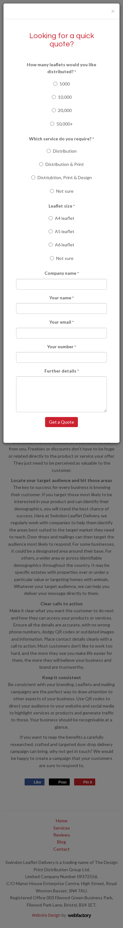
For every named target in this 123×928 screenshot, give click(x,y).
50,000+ (64, 123)
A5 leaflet (64, 231)
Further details (61, 370)
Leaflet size (62, 206)
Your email (61, 322)
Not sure (64, 191)
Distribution (65, 151)
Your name (61, 297)
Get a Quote (61, 422)
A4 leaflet (64, 218)
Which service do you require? (61, 138)
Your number (61, 346)
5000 (65, 83)
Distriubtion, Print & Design (65, 177)
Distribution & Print (64, 164)
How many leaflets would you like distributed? (61, 68)
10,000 (65, 97)
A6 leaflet (64, 244)
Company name (61, 273)
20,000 (65, 110)
